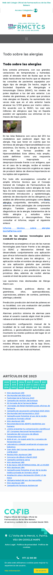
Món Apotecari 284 (16, 467)
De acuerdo (41, 571)
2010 (35, 387)
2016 (35, 385)
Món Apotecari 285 (15, 462)
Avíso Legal (10, 545)
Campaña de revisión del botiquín (22, 400)
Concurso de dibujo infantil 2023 (22, 457)
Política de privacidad (27, 545)
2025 (14, 382)
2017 (28, 385)
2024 (21, 382)
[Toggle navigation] (26, 38)
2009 (42, 387)
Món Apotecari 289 (15, 421)
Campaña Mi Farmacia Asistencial (22, 485)
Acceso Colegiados (24, 10)
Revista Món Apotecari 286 (19, 455)
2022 (36, 382)
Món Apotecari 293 (15, 393)
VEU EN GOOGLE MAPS (26, 539)
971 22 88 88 (27, 558)
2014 (6, 387)
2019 (14, 385)
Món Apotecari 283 (15, 483)
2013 (13, 387)
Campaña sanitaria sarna (18, 460)
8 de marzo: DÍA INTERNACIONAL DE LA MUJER (28, 465)
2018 (21, 385)
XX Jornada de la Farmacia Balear (22, 403)
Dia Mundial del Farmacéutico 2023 (23, 413)
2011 (28, 387)
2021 (44, 382)
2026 (6, 382)
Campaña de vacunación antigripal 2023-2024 (28, 411)
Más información (12, 571)
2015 (43, 385)
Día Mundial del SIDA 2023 (19, 395)
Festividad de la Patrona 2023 (20, 398)
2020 (6, 385)
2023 (29, 382)
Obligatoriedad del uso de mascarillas (24, 480)
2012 (21, 387)
